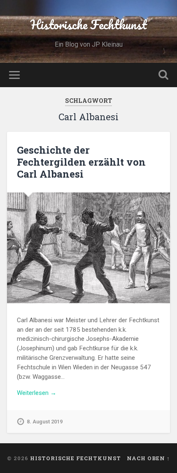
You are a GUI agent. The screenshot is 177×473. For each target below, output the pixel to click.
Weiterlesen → (36, 393)
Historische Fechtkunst (88, 24)
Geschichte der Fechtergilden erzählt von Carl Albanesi (81, 162)
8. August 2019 (45, 421)
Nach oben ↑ (148, 458)
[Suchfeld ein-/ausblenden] (163, 75)
